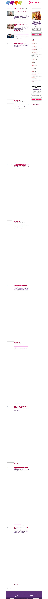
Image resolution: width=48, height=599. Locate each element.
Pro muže (33, 62)
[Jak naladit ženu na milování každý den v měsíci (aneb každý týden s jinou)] (9, 192)
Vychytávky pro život (34, 78)
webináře (17, 594)
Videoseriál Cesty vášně (34, 75)
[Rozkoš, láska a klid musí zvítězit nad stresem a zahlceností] (10, 434)
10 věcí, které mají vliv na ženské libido (21, 285)
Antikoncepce (33, 40)
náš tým (10, 594)
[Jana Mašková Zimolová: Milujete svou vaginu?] (10, 495)
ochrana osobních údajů (36, 598)
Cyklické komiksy (33, 46)
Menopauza (33, 55)
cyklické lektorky (24, 594)
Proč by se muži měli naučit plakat (20, 43)
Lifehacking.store (34, 53)
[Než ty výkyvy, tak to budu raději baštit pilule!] (10, 555)
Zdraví (32, 81)
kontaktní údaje (38, 594)
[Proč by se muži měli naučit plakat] (10, 71)
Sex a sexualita (33, 68)
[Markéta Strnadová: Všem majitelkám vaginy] (10, 374)
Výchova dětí (33, 77)
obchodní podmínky (12, 598)
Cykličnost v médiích (34, 49)
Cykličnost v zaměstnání (34, 52)
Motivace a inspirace (34, 56)
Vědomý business (34, 74)
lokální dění (16, 596)
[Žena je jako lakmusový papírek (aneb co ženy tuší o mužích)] (10, 36)
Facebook (17, 595)
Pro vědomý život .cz (31, 594)
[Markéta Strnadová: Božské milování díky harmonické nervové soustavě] (10, 132)
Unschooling (33, 71)
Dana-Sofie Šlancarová (18, 22)
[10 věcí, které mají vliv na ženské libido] (10, 313)
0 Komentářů (23, 22)
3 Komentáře (23, 525)
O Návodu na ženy (34, 59)
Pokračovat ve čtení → (17, 30)
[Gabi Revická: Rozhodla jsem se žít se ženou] (10, 26)
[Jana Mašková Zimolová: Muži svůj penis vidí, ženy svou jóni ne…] (10, 253)
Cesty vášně (31, 595)
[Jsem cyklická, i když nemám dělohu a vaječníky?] (10, 13)
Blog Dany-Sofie (33, 43)
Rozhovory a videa (34, 65)
